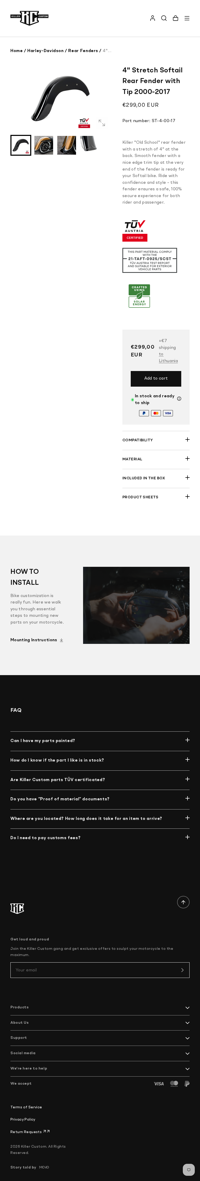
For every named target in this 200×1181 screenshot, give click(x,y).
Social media (23, 1053)
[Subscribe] (182, 970)
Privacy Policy (22, 1119)
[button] (175, 18)
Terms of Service (26, 1107)
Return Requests (26, 1132)
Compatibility (137, 440)
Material (132, 459)
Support (18, 1038)
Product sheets (140, 497)
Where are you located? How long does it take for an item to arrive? (86, 819)
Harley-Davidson (45, 51)
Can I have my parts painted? (42, 741)
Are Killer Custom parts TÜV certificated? (57, 780)
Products (19, 1007)
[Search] (164, 18)
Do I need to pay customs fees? (45, 838)
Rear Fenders (83, 51)
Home (16, 51)
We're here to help (28, 1068)
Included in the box (143, 478)
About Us (19, 1023)
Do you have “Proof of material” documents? (60, 799)
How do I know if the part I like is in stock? (57, 760)
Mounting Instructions (33, 640)
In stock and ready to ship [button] (154, 399)
